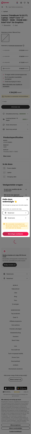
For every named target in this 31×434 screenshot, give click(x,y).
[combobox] (15, 213)
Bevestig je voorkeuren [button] (15, 234)
